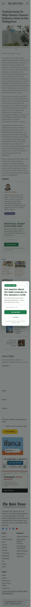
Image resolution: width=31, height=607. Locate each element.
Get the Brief (15, 312)
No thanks (15, 317)
